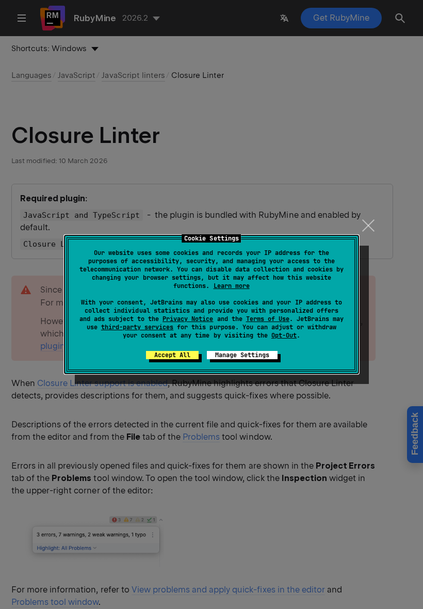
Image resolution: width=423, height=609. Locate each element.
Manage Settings (242, 355)
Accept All (172, 355)
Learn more (232, 286)
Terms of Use (267, 319)
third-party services (137, 327)
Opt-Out (284, 335)
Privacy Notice (187, 319)
